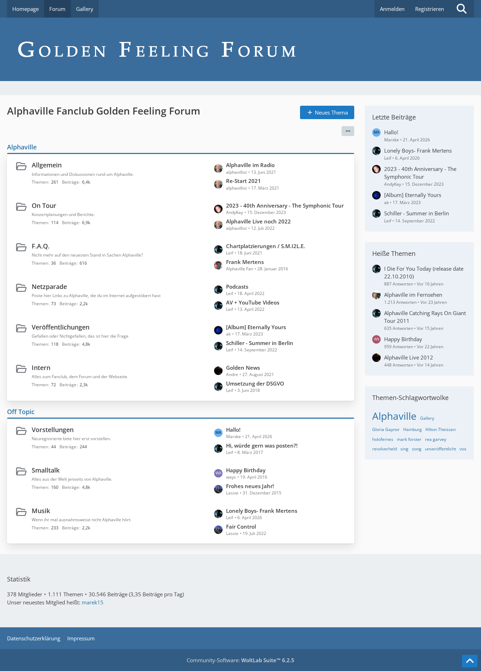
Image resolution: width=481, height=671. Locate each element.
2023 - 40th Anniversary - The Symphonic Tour (285, 205)
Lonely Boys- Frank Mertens (261, 510)
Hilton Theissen (440, 429)
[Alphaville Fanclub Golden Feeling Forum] (240, 49)
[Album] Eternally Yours (256, 327)
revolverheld (384, 449)
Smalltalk (46, 470)
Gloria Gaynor (386, 429)
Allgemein (47, 165)
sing (404, 449)
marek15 (93, 602)
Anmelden (392, 8)
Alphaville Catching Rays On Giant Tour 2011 (425, 316)
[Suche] (461, 9)
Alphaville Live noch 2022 (258, 221)
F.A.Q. (41, 246)
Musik (41, 510)
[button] (348, 131)
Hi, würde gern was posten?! (262, 445)
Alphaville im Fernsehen (413, 294)
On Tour (44, 205)
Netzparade (49, 286)
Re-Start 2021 (243, 180)
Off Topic (21, 411)
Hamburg (412, 429)
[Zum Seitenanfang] (469, 661)
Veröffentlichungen (60, 327)
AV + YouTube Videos (252, 302)
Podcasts (237, 286)
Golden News (243, 367)
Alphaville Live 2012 (408, 357)
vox (463, 449)
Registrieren (429, 8)
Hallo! (233, 429)
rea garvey (435, 439)
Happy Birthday (246, 470)
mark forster (409, 439)
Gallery (427, 418)
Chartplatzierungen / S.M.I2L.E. (265, 246)
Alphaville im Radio (250, 164)
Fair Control (241, 526)
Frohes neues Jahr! (250, 486)
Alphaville (22, 147)
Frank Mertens (245, 261)
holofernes (382, 439)
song (416, 449)
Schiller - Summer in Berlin (259, 342)
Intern (41, 367)
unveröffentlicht (440, 449)
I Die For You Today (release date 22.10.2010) (423, 272)
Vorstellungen (53, 429)
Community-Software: (240, 660)
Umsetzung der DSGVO (255, 383)
